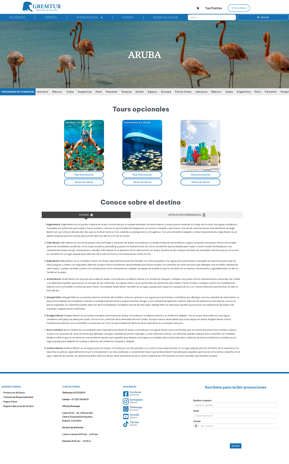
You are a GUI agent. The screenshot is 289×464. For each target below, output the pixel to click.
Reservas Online (165, 17)
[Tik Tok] (126, 424)
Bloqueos (17, 17)
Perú (84, 91)
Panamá (97, 91)
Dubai (125, 91)
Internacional (87, 17)
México (43, 91)
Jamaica (187, 91)
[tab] (86, 214)
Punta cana (169, 91)
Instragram (136, 399)
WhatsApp (136, 407)
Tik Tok (134, 422)
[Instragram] (126, 401)
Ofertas (51, 17)
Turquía (112, 91)
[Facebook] (126, 394)
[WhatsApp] (126, 409)
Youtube (134, 414)
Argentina (70, 91)
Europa (128, 17)
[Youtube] (126, 416)
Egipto (138, 91)
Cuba (55, 91)
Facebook (135, 392)
